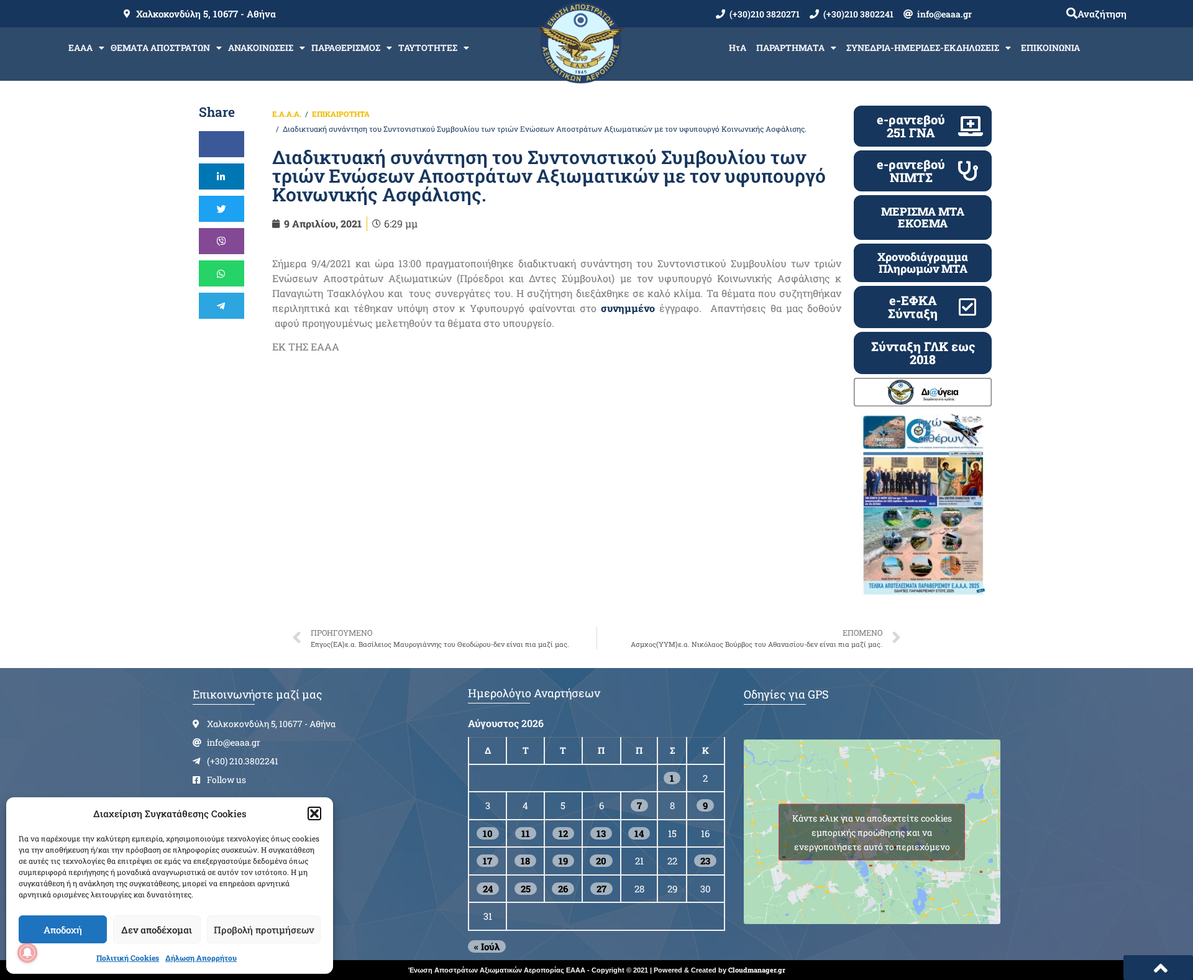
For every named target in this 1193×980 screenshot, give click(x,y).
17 (487, 860)
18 (525, 860)
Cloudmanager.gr (756, 969)
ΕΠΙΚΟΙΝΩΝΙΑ (1050, 47)
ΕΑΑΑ (80, 47)
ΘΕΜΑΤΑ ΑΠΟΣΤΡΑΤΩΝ (160, 47)
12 (563, 833)
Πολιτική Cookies (127, 958)
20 (601, 860)
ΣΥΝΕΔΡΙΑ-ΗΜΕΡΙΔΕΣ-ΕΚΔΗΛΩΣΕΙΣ (922, 47)
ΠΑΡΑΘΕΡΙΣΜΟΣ (345, 47)
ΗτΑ (737, 47)
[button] (314, 813)
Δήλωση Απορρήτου (201, 958)
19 (563, 860)
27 (601, 888)
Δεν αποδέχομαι (156, 929)
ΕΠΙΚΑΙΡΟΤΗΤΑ (341, 114)
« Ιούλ (487, 946)
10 (488, 833)
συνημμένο (628, 307)
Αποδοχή (62, 929)
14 (639, 833)
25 (526, 888)
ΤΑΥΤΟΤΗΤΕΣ (427, 47)
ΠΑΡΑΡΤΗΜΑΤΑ (790, 47)
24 (488, 888)
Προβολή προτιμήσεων (264, 929)
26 (563, 888)
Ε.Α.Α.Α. (286, 114)
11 (525, 833)
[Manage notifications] (27, 953)
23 (705, 860)
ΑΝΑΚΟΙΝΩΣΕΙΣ (260, 47)
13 (601, 833)
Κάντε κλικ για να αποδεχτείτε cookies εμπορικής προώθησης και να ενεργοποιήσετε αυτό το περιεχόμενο (872, 832)
